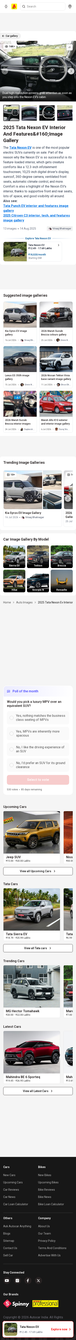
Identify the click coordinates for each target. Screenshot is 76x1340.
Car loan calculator (15, 1204)
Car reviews (11, 1189)
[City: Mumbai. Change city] (70, 6)
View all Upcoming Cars (35, 871)
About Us (44, 1226)
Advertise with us (49, 1255)
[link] (31, 832)
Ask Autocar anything (17, 1226)
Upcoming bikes (48, 1182)
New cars (9, 1175)
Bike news (44, 1197)
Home (7, 602)
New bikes (44, 1175)
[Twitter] (38, 1280)
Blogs (6, 1233)
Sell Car (8, 1255)
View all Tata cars (35, 948)
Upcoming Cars (13, 1182)
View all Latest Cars (35, 1091)
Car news (9, 1197)
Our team (44, 1233)
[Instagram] (17, 1280)
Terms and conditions (52, 1248)
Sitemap (8, 1240)
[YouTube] (7, 1280)
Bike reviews (46, 1189)
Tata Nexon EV (20, 148)
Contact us (10, 1248)
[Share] (69, 47)
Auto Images (24, 602)
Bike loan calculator (51, 1204)
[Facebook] (28, 1280)
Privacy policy (47, 1240)
